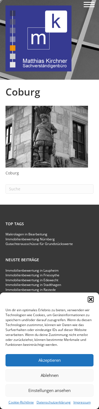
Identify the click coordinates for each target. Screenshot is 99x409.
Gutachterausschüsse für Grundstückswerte (39, 243)
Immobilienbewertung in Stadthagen (33, 284)
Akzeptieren (49, 360)
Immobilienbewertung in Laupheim (32, 270)
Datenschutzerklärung (54, 402)
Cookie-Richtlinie (21, 402)
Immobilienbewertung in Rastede (31, 289)
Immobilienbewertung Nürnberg (30, 239)
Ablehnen (50, 375)
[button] (91, 299)
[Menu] (89, 4)
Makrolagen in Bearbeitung (26, 234)
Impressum (82, 402)
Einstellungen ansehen (49, 390)
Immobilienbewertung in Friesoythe (32, 275)
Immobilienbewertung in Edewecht (32, 280)
